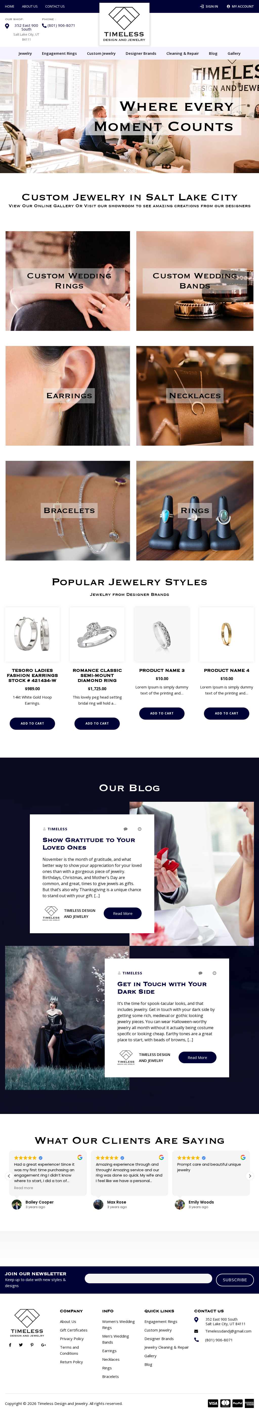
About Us (30, 6)
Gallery (234, 53)
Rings (107, 1367)
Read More (123, 913)
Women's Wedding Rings (118, 1324)
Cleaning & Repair (182, 53)
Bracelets (110, 1376)
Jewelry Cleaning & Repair (166, 1347)
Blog (213, 53)
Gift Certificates (74, 1329)
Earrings (109, 1350)
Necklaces (111, 1359)
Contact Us (55, 6)
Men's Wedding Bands (115, 1339)
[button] (250, 1176)
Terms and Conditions (69, 1350)
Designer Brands (141, 53)
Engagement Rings (59, 53)
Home (9, 6)
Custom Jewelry (101, 53)
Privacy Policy (72, 1338)
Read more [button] (23, 1188)
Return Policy (71, 1361)
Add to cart (32, 723)
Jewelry (25, 53)
